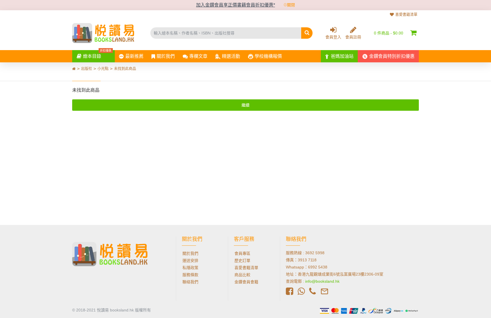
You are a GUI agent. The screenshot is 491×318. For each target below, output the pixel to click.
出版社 (86, 68)
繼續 (245, 105)
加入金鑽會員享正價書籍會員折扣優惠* (235, 5)
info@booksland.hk (322, 281)
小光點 (103, 68)
